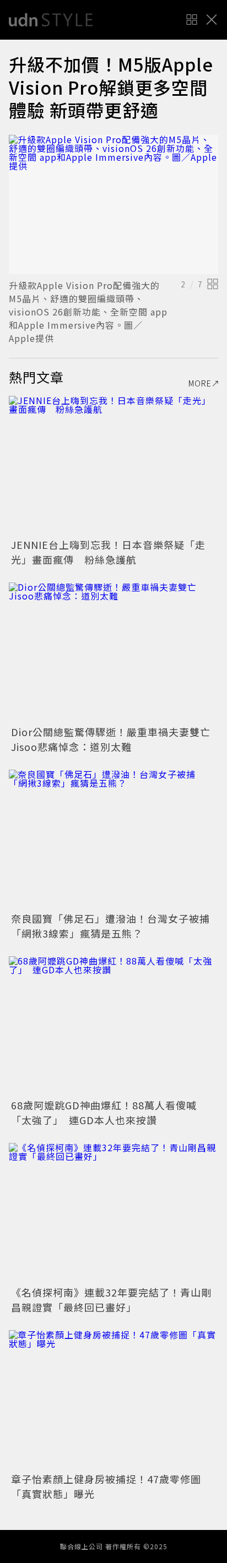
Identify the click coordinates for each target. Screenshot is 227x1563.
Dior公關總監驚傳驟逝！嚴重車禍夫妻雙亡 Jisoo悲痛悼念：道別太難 (116, 739)
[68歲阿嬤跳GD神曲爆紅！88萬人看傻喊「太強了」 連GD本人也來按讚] (113, 1026)
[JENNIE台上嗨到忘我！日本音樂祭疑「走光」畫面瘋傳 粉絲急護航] (113, 465)
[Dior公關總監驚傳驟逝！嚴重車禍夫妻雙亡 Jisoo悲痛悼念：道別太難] (113, 652)
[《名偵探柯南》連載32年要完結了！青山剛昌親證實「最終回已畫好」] (113, 1212)
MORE (200, 383)
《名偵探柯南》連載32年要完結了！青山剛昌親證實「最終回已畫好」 (111, 1299)
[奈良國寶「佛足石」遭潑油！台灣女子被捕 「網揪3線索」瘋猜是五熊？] (113, 839)
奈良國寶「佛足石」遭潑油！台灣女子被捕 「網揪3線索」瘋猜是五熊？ (115, 925)
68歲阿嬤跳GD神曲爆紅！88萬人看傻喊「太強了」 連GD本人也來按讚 (104, 1112)
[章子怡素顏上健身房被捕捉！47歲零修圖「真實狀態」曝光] (113, 1399)
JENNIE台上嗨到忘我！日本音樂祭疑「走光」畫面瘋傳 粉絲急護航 (108, 552)
